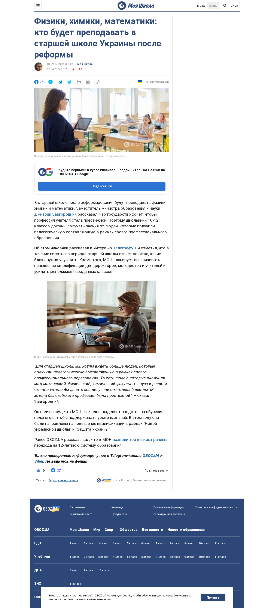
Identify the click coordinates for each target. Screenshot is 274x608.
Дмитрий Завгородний (55, 214)
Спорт (110, 530)
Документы (119, 514)
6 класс (146, 543)
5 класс (132, 543)
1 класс (74, 543)
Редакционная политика (63, 480)
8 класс (175, 543)
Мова (201, 5)
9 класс (189, 543)
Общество (129, 530)
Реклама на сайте (81, 514)
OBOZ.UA (41, 530)
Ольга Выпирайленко (60, 64)
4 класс (117, 543)
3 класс (103, 543)
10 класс (204, 543)
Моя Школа (84, 64)
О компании (77, 507)
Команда (117, 507)
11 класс (220, 543)
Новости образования (186, 530)
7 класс (160, 543)
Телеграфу (123, 248)
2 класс (89, 543)
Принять (213, 597)
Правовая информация (168, 507)
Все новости (152, 530)
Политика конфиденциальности (216, 507)
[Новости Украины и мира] (104, 481)
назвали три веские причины (140, 439)
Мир (96, 530)
